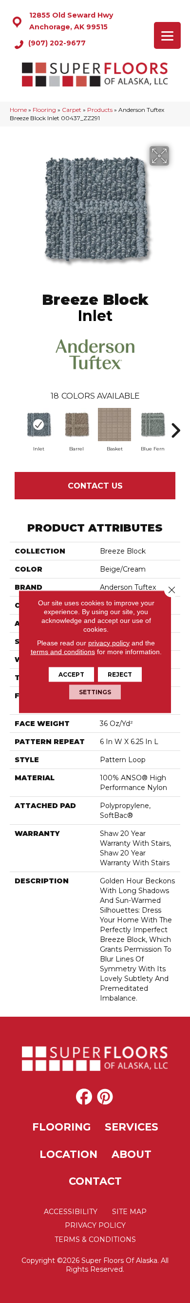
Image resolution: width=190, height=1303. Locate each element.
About (132, 1154)
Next (175, 425)
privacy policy (109, 642)
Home (18, 109)
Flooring (44, 109)
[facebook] (84, 1097)
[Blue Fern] (152, 425)
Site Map (129, 1211)
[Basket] (114, 425)
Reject (120, 674)
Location (68, 1154)
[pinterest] (105, 1097)
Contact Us (95, 486)
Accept (71, 674)
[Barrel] (76, 425)
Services (131, 1127)
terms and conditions (63, 651)
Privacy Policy (95, 1225)
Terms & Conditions (95, 1239)
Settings (95, 691)
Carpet (71, 109)
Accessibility (70, 1211)
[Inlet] (38, 425)
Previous (14, 425)
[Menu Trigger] (167, 35)
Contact (95, 1181)
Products (100, 109)
